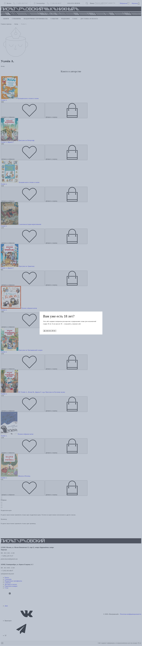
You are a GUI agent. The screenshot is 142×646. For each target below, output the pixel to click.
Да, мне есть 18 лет (50, 330)
